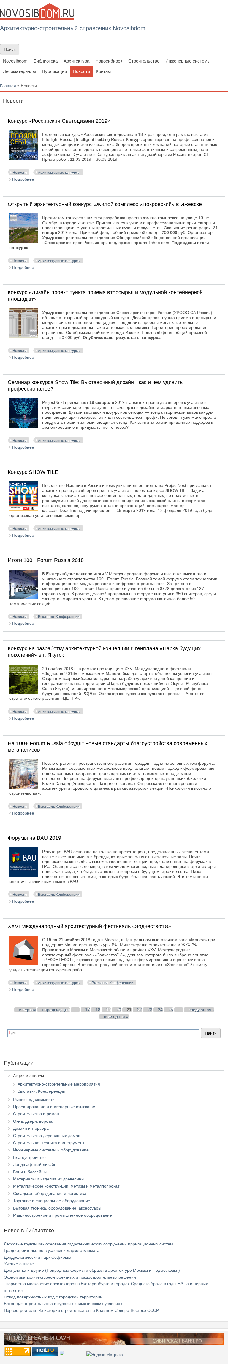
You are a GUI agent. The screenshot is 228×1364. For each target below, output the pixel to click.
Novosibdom (15, 60)
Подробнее (23, 179)
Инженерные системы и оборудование (51, 1150)
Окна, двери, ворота (33, 1121)
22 (139, 1009)
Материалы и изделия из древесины (48, 1179)
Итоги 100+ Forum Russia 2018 (46, 560)
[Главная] (37, 11)
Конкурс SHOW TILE (33, 472)
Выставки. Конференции (59, 617)
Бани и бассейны (30, 1171)
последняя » (116, 1016)
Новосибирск (108, 60)
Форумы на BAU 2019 (34, 838)
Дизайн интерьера (31, 1128)
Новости (81, 71)
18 (98, 1009)
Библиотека (46, 60)
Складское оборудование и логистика (49, 1193)
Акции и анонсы (28, 1075)
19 (108, 1009)
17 (87, 1009)
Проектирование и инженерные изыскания (54, 1106)
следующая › (201, 1009)
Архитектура (76, 60)
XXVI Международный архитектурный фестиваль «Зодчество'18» (89, 926)
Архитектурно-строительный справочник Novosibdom (72, 28)
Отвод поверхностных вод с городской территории (53, 1297)
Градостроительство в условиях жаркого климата (51, 1250)
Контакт (104, 71)
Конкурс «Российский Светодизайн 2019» (59, 121)
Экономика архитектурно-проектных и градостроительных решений (70, 1277)
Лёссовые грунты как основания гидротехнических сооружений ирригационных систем (88, 1244)
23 (150, 1009)
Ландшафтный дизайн (34, 1164)
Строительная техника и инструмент (48, 1142)
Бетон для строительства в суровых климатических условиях (63, 1303)
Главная (8, 85)
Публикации (54, 71)
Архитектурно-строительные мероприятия (59, 1084)
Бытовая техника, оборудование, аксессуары (57, 1208)
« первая (27, 1009)
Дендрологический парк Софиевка (37, 1257)
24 (160, 1009)
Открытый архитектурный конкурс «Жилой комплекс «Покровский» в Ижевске (105, 204)
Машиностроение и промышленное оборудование (62, 1215)
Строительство (143, 60)
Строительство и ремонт (37, 1113)
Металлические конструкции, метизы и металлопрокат (66, 1186)
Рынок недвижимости (34, 1099)
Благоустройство (29, 1157)
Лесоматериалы (19, 71)
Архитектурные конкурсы (59, 172)
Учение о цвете (19, 1263)
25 (170, 1009)
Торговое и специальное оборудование (51, 1200)
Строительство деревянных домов (46, 1135)
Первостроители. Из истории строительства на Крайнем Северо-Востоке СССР (81, 1310)
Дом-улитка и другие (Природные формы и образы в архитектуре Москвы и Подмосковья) (92, 1270)
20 (118, 1009)
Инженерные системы (187, 60)
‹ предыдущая (56, 1009)
